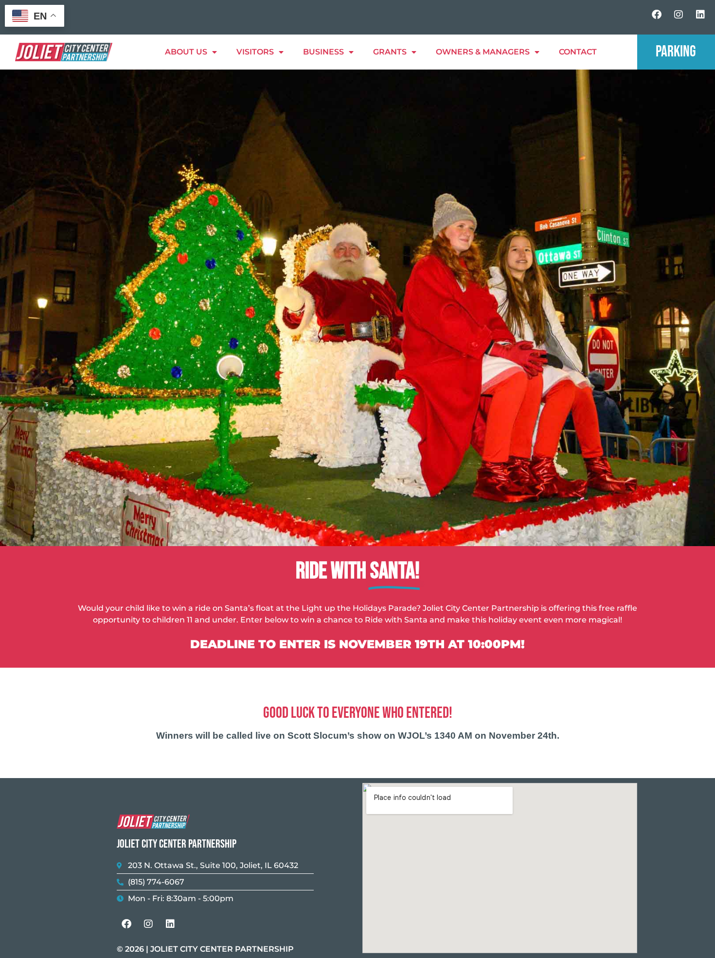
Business (323, 51)
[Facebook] (656, 14)
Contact (578, 51)
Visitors (255, 51)
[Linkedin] (700, 14)
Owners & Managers (483, 51)
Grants (390, 51)
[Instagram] (678, 14)
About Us (186, 51)
